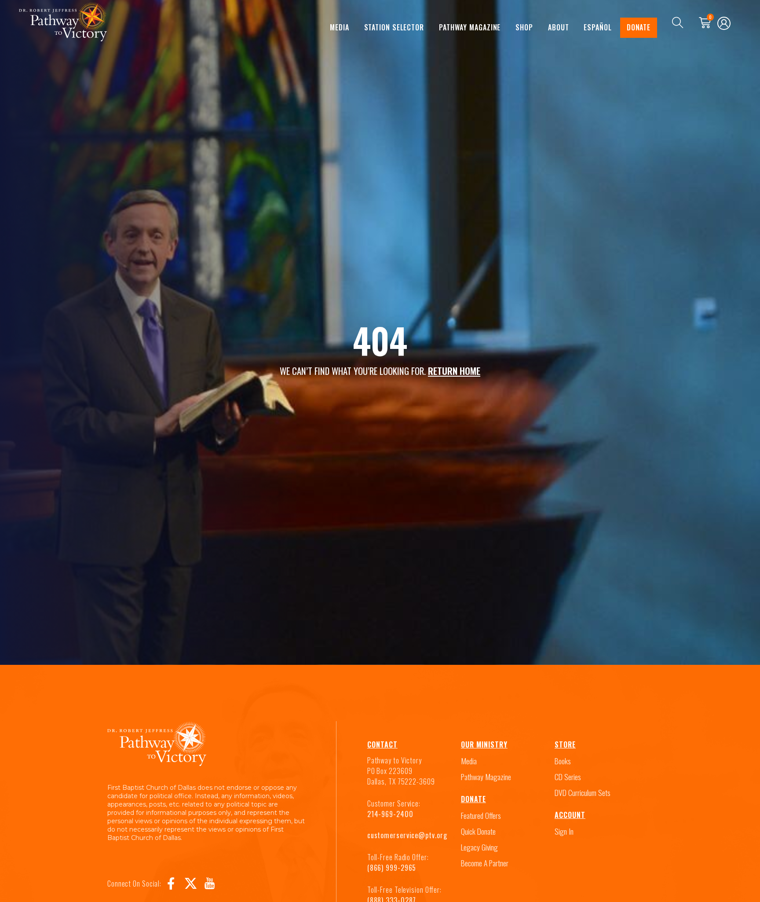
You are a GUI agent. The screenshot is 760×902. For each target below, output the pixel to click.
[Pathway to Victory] (63, 23)
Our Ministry (484, 744)
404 (380, 340)
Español (597, 27)
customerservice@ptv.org (407, 835)
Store (565, 744)
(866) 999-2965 (392, 867)
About (558, 27)
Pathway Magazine (470, 27)
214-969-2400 (390, 814)
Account (570, 815)
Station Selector (394, 27)
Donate (638, 27)
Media (339, 27)
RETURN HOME (454, 371)
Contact (382, 744)
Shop (524, 27)
